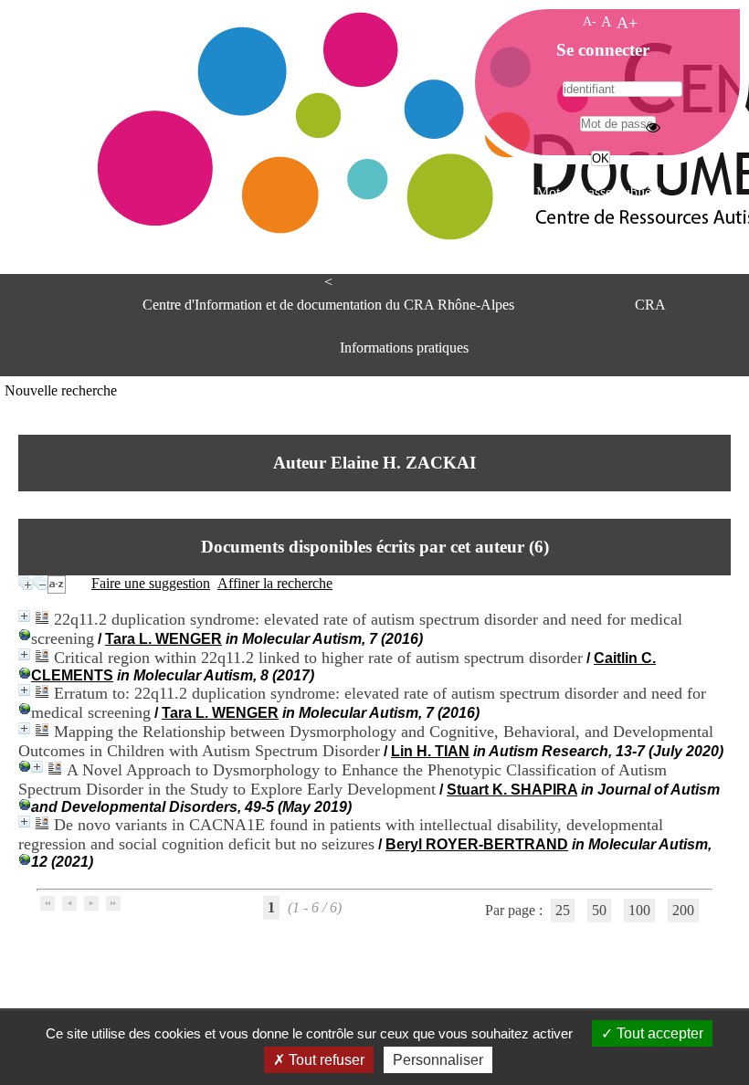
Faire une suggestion (150, 583)
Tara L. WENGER (163, 639)
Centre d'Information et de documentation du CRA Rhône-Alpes (328, 304)
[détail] (24, 616)
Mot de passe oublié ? (598, 192)
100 (639, 910)
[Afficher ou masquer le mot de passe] (653, 127)
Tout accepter (658, 1033)
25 (562, 910)
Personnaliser (438, 1060)
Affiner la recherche (274, 583)
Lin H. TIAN (430, 751)
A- (589, 21)
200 (683, 910)
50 (599, 910)
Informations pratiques (404, 347)
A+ (627, 23)
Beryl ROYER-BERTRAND (476, 844)
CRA (650, 304)
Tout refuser (324, 1060)
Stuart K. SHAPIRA (512, 789)
